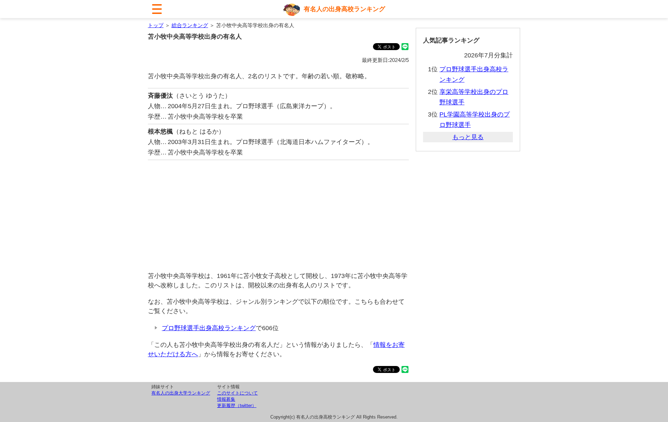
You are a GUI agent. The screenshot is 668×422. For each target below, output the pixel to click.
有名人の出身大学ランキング (180, 393)
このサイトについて (237, 393)
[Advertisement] (278, 215)
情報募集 (226, 399)
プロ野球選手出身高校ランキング (209, 328)
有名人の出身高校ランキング (344, 9)
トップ (156, 25)
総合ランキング (190, 25)
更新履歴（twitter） (236, 405)
